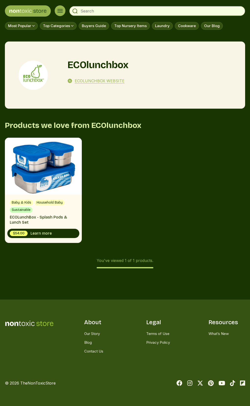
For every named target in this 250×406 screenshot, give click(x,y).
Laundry (162, 25)
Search (75, 11)
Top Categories (56, 25)
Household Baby (50, 202)
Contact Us (93, 351)
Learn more (32, 233)
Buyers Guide (94, 25)
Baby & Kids (21, 202)
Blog (88, 342)
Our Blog (212, 25)
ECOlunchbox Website (100, 80)
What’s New (218, 333)
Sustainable (21, 210)
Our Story (92, 333)
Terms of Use (157, 333)
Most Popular (19, 25)
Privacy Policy (158, 342)
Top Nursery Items (130, 25)
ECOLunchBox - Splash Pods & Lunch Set (43, 190)
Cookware (187, 25)
